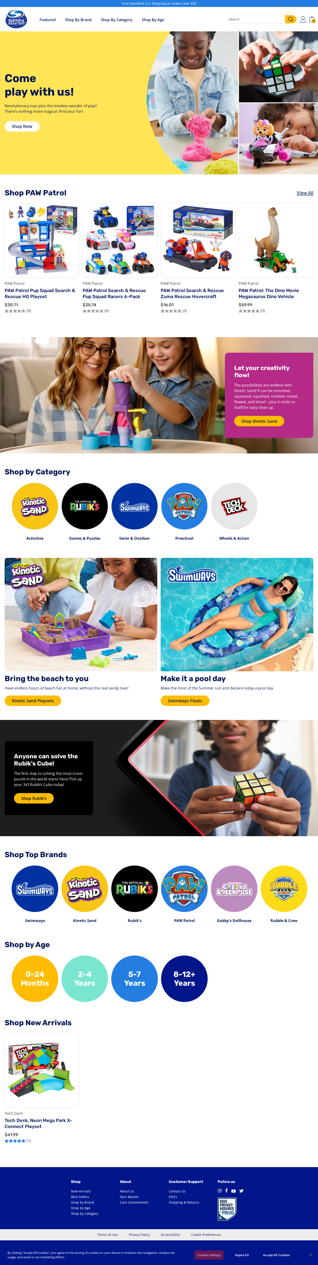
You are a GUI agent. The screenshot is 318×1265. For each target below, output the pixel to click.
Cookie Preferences (206, 1234)
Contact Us (177, 1191)
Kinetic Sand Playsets (33, 700)
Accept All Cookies (276, 1255)
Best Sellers (80, 1197)
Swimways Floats (185, 700)
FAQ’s (173, 1197)
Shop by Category (116, 19)
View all (305, 193)
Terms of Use (107, 1234)
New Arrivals (81, 1191)
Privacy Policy (139, 1234)
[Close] (310, 1255)
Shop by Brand (78, 19)
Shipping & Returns (184, 1202)
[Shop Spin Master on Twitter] (241, 1191)
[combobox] (261, 19)
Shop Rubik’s (34, 798)
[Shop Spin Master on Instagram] (220, 1191)
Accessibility (170, 1234)
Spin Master (129, 1197)
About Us (127, 1191)
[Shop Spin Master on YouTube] (233, 1191)
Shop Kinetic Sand (259, 421)
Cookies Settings (209, 1255)
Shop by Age (80, 1208)
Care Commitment (134, 1202)
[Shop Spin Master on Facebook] (226, 1191)
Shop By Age (153, 19)
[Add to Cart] (72, 259)
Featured (48, 19)
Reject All (242, 1255)
